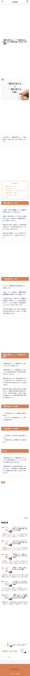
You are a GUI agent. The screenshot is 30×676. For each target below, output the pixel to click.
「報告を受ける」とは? (10, 186)
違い (4, 482)
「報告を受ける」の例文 (11, 192)
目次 (13, 183)
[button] (27, 382)
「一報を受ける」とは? (10, 188)
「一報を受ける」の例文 (11, 194)
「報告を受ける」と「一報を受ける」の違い (15, 190)
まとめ (6, 197)
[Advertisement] (15, 21)
